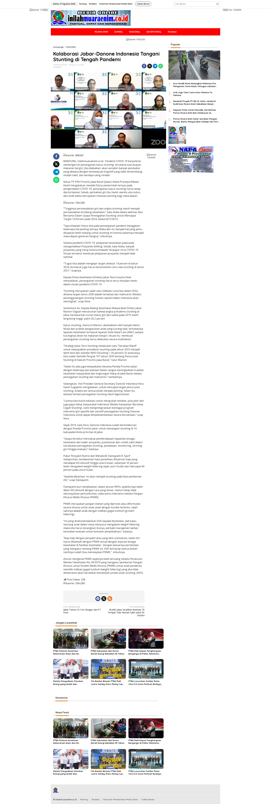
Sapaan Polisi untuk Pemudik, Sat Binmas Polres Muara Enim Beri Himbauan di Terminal (194, 111)
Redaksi (95, 799)
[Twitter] (103, 598)
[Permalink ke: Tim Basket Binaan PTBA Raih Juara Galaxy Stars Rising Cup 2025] (108, 668)
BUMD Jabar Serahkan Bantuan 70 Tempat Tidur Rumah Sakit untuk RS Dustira (126, 611)
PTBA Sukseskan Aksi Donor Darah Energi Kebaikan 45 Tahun (107, 652)
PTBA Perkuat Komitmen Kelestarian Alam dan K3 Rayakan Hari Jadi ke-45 (66, 652)
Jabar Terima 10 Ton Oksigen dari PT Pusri (82, 609)
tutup (45, 9)
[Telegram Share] (155, 66)
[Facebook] (97, 598)
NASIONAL (57, 67)
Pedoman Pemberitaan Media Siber (120, 799)
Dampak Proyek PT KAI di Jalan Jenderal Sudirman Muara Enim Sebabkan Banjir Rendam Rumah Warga (194, 102)
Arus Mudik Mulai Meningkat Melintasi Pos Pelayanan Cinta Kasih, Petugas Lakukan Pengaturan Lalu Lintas (194, 85)
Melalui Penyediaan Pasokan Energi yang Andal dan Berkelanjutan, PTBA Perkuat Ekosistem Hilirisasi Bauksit (68, 682)
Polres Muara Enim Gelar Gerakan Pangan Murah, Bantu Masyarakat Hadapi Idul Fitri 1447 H (195, 120)
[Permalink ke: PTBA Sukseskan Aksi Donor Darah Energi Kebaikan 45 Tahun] (108, 638)
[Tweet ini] (149, 66)
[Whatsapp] (160, 66)
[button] (217, 4)
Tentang (84, 799)
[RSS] (109, 598)
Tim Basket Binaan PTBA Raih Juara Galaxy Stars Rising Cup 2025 (107, 682)
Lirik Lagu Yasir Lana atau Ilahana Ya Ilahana (192, 93)
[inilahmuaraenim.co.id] (91, 17)
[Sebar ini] (144, 66)
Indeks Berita (148, 799)
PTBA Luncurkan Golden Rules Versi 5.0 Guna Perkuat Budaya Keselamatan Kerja (144, 682)
